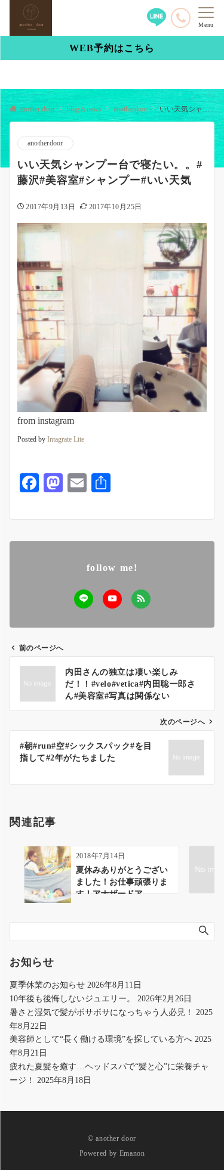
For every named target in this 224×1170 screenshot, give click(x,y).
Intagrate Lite (65, 439)
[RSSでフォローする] (141, 599)
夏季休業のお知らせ (47, 984)
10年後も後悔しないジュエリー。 (72, 998)
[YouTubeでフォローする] (112, 599)
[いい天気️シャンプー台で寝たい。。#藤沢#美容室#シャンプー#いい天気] (112, 316)
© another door (112, 1139)
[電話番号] (181, 17)
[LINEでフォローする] (83, 599)
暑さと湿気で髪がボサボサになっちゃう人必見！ (102, 1012)
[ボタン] (156, 22)
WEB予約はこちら (112, 48)
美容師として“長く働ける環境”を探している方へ (101, 1039)
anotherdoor (45, 143)
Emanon (132, 1153)
